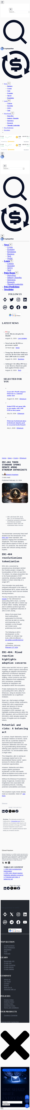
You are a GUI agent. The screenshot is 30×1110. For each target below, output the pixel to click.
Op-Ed (9, 95)
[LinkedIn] (25, 301)
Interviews (10, 120)
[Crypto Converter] (15, 232)
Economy (10, 93)
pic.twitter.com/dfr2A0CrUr (14, 640)
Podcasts (7, 953)
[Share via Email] (13, 812)
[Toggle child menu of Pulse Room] (12, 113)
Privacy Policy (9, 1000)
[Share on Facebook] (16, 812)
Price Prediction (9, 947)
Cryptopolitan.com (15, 821)
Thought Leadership (13, 125)
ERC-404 (5, 537)
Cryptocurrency (9, 946)
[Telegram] (12, 309)
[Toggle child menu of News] (9, 83)
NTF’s (9, 108)
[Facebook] (18, 309)
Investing (10, 105)
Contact (6, 983)
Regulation (10, 98)
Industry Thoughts (13, 118)
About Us (7, 979)
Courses (9, 103)
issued (4, 599)
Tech (8, 91)
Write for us (8, 987)
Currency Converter (11, 1015)
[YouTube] (25, 309)
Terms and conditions (11, 1008)
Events (6, 985)
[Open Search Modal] (15, 46)
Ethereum (23, 399)
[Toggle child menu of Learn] (9, 100)
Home (4, 458)
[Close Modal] (10, 9)
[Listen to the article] (27, 1101)
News (5, 83)
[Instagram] (18, 301)
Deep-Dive (10, 116)
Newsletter (7, 130)
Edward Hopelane (12, 475)
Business (9, 86)
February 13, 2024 (11, 647)
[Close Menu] (2, 235)
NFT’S (10, 268)
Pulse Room (7, 113)
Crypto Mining (9, 967)
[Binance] (5, 301)
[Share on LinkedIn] (3, 812)
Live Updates (22, 338)
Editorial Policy (9, 1002)
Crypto (9, 88)
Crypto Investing (9, 965)
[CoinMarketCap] (5, 309)
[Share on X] (10, 812)
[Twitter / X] (3, 863)
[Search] (23, 169)
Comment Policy (9, 1006)
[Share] (27, 1097)
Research (10, 123)
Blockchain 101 (9, 961)
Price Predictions (8, 128)
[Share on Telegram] (6, 812)
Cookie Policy (8, 1004)
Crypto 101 (8, 963)
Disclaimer (26, 141)
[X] (12, 301)
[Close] (2, 1108)
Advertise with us (10, 989)
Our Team (7, 981)
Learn (5, 101)
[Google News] (15, 316)
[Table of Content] (27, 1106)
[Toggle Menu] (2, 2)
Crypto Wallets (9, 969)
